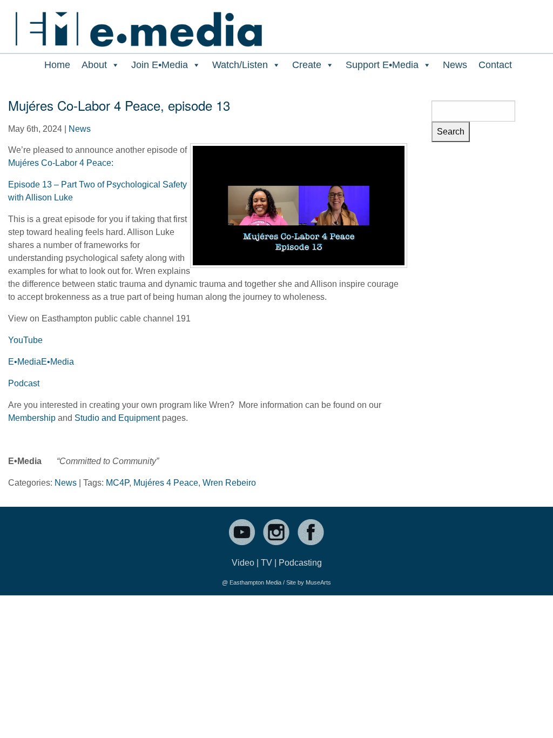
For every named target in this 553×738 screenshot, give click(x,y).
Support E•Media (382, 64)
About (94, 64)
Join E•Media (159, 64)
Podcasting (300, 562)
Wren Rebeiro (229, 482)
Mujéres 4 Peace (165, 482)
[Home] (138, 23)
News (455, 64)
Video (243, 562)
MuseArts (318, 582)
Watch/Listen (240, 64)
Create (306, 64)
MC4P (117, 482)
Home (57, 64)
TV (266, 562)
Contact (495, 64)
